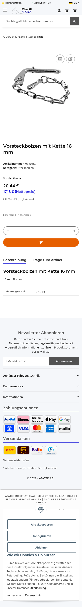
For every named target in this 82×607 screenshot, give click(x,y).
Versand (29, 199)
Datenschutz (33, 595)
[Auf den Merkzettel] (70, 59)
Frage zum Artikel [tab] (47, 260)
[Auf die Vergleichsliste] (60, 59)
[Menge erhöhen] (74, 231)
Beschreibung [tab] (14, 260)
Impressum (14, 595)
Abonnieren (64, 361)
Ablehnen (41, 547)
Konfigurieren (41, 536)
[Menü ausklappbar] (5, 8)
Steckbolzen (26, 168)
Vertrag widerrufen (16, 460)
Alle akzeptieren (42, 524)
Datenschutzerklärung (31, 588)
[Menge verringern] (7, 231)
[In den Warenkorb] (6, 49)
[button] (59, 11)
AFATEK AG (46, 478)
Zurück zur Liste (15, 36)
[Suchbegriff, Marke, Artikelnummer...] (74, 21)
